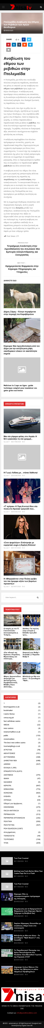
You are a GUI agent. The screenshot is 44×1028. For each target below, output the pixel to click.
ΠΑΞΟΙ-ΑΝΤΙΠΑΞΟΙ (11, 810)
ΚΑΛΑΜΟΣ (8, 782)
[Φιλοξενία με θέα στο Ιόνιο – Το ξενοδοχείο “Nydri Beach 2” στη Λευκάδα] (31, 668)
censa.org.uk (9, 717)
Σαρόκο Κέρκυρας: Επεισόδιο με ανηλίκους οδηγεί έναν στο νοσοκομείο (27, 925)
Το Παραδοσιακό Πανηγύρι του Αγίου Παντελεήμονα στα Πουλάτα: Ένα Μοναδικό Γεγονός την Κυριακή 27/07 (28, 953)
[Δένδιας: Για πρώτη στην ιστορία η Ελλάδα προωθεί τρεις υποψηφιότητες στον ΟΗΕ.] (31, 620)
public (6, 735)
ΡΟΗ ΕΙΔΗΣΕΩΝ (10, 828)
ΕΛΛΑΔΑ (7, 767)
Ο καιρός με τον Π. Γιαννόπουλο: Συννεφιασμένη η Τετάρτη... (11, 631)
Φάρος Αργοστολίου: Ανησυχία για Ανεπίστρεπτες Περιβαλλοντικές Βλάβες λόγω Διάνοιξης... (12, 681)
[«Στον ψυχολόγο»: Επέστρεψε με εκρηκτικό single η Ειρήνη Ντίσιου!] (22, 527)
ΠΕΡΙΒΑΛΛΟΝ (9, 814)
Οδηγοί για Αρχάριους (13, 803)
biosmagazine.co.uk (11, 707)
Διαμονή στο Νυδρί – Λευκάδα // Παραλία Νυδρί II (31, 654)
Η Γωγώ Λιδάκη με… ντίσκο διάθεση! (21, 472)
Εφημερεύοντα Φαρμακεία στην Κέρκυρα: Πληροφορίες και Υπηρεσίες (22, 269)
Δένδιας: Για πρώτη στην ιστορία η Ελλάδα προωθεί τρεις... (31, 631)
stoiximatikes (9, 739)
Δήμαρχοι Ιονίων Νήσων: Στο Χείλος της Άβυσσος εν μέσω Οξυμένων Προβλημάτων (26, 969)
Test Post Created (21, 858)
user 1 (8, 442)
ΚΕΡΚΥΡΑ (7, 785)
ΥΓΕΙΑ (6, 843)
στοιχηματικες (10, 832)
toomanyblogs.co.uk (12, 746)
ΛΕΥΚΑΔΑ (7, 800)
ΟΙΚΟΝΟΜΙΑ (9, 807)
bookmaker (8, 710)
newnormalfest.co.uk (12, 732)
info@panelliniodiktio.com (27, 1013)
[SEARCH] (37, 597)
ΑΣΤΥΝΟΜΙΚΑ (9, 757)
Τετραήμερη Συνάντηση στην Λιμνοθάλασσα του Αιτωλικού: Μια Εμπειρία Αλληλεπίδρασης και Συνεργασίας (22, 250)
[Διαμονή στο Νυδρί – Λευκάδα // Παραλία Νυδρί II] (31, 644)
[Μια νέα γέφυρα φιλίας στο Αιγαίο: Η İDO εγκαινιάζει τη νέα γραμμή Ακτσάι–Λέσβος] (22, 421)
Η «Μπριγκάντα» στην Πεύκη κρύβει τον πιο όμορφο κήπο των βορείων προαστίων (20, 581)
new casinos (8, 728)
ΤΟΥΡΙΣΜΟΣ (9, 839)
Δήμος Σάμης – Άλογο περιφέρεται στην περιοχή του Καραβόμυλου (20, 312)
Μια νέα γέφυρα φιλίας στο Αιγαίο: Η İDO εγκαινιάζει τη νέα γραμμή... (20, 437)
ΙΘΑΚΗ (6, 778)
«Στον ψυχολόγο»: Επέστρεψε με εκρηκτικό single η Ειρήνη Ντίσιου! (19, 543)
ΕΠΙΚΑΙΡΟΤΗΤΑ (10, 771)
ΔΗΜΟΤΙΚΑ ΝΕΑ (10, 760)
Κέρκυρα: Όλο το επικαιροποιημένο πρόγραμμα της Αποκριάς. (27, 896)
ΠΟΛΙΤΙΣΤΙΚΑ (9, 825)
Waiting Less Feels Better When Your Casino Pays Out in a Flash (28, 872)
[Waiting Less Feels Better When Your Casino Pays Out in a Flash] (7, 874)
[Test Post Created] (7, 861)
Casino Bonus (9, 714)
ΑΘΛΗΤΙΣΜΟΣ (9, 753)
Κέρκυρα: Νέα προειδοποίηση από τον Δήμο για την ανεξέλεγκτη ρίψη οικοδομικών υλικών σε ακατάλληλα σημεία (22, 350)
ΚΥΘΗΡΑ (7, 796)
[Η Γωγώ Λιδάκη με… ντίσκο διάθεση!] (22, 457)
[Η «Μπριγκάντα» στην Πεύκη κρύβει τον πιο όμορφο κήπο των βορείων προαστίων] (22, 563)
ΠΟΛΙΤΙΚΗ (8, 821)
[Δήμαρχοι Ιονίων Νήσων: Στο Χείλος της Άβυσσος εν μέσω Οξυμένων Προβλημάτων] (7, 970)
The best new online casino (14, 742)
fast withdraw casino (12, 721)
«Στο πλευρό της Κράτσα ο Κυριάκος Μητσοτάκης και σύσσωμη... (12, 655)
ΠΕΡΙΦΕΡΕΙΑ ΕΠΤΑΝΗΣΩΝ (14, 818)
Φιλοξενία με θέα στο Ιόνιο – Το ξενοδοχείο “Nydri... (31, 678)
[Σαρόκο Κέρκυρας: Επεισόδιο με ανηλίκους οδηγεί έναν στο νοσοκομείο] (7, 926)
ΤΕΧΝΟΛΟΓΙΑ (9, 836)
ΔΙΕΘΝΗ (7, 764)
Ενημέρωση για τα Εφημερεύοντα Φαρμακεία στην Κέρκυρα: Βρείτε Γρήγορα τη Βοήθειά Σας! (28, 911)
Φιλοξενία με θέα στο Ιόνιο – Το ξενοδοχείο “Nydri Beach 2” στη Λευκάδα (27, 937)
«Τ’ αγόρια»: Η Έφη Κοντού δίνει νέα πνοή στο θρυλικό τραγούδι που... (20, 507)
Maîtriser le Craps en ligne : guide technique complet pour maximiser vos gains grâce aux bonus (20, 388)
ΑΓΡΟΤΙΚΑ (8, 750)
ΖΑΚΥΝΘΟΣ (8, 775)
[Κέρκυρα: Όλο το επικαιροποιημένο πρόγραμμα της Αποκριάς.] (7, 897)
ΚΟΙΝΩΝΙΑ (8, 793)
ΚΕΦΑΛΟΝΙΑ (9, 789)
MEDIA (6, 724)
